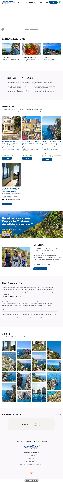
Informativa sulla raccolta (31, 480)
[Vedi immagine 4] (54, 350)
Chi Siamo (39, 245)
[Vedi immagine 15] (39, 392)
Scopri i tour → (6, 62)
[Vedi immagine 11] (39, 377)
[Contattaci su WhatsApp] (60, 2)
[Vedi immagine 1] (9, 346)
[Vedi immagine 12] (54, 381)
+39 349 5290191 (32, 455)
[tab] (26, 29)
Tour (25, 2)
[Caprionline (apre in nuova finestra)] (31, 473)
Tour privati (7, 57)
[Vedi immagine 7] (39, 361)
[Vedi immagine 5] (9, 361)
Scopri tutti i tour (56, 112)
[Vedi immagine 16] (54, 396)
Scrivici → (46, 62)
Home (19, 2)
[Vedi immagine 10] (24, 381)
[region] (31, 18)
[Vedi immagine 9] (9, 377)
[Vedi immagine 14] (24, 396)
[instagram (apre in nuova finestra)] (27, 461)
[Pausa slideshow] (2, 29)
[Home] (31, 447)
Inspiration (32, 2)
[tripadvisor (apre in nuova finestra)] (33, 461)
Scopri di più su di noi (40, 268)
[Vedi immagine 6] (24, 365)
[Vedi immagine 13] (9, 392)
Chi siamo (40, 2)
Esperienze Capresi (30, 57)
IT (46, 2)
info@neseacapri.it (31, 458)
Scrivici (6, 234)
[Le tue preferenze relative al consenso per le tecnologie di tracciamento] (2, 481)
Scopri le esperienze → (29, 62)
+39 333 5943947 (32, 457)
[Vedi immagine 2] (24, 350)
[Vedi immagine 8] (54, 365)
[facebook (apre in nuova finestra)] (30, 461)
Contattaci (53, 2)
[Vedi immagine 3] (39, 346)
